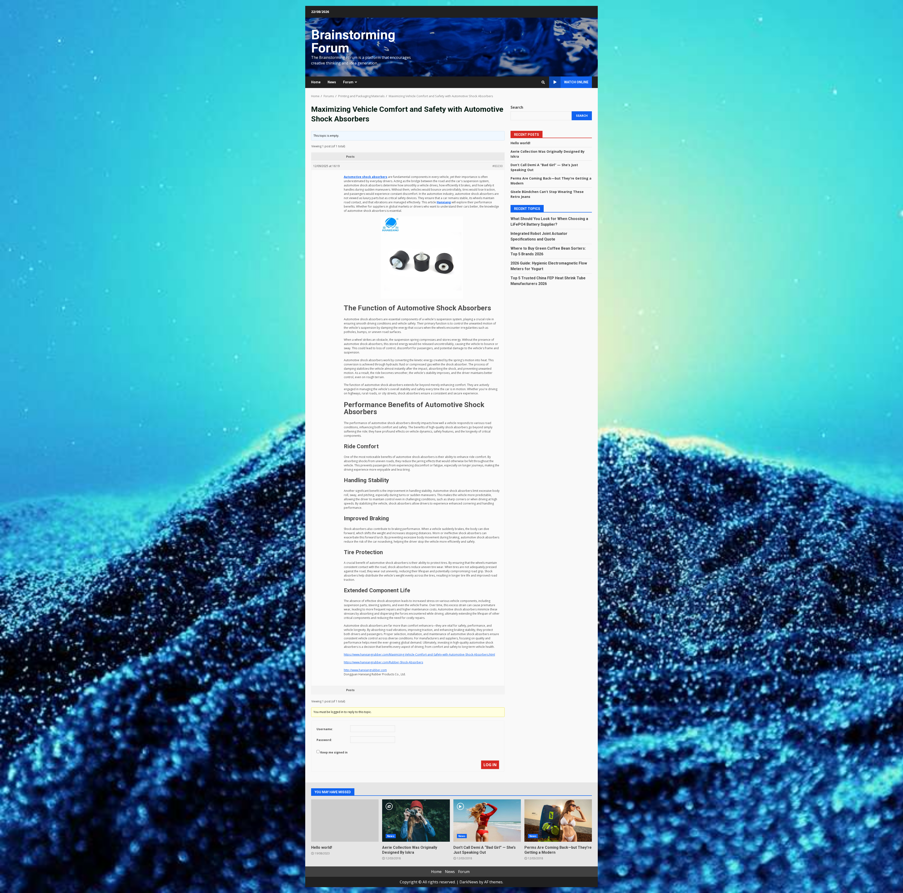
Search (517, 107)
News (332, 82)
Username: (325, 729)
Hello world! (520, 142)
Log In (490, 764)
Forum (348, 82)
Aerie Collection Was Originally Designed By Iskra (416, 820)
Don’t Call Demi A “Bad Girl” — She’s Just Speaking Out (487, 820)
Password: (324, 740)
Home (316, 82)
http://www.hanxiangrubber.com (365, 670)
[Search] (543, 82)
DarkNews (468, 882)
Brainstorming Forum (353, 41)
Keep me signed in (334, 752)
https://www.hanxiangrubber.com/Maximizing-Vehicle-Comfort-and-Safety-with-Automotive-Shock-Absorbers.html (419, 655)
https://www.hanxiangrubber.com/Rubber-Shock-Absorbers (383, 662)
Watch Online (576, 82)
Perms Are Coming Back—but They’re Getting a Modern (558, 820)
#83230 (497, 166)
